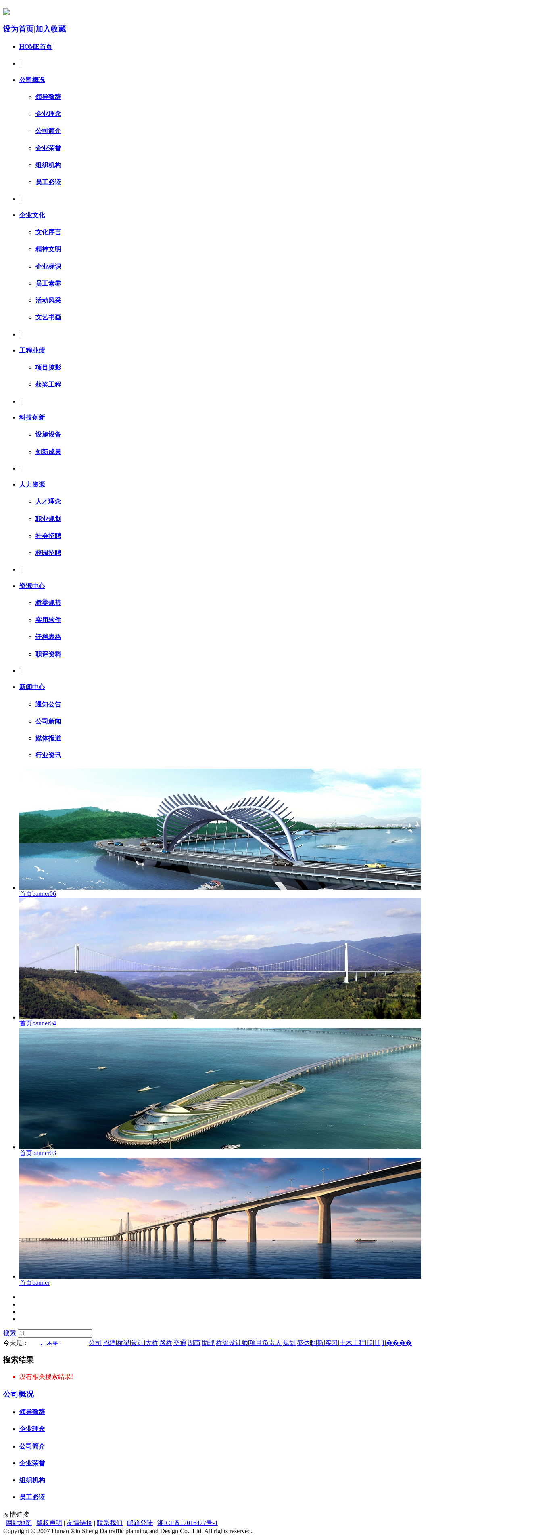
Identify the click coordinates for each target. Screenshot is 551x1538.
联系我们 (110, 1522)
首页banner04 (37, 1023)
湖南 (194, 1342)
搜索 (9, 1333)
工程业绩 (32, 350)
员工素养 (48, 283)
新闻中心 (32, 686)
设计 (137, 1342)
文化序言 (48, 232)
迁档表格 (48, 636)
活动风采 (48, 300)
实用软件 (48, 619)
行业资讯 (48, 755)
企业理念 (48, 113)
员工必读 (48, 182)
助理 (208, 1342)
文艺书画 (48, 317)
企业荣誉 (48, 148)
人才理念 (48, 501)
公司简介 (48, 130)
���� (399, 1342)
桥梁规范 (48, 602)
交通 (179, 1342)
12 (369, 1342)
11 (377, 1342)
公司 (95, 1342)
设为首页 (18, 29)
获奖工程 (48, 384)
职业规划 (48, 518)
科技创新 (32, 417)
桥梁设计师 (232, 1342)
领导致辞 (48, 96)
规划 (289, 1342)
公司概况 (32, 79)
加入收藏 (50, 29)
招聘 (109, 1342)
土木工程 (352, 1342)
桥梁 (123, 1342)
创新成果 (48, 451)
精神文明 (48, 249)
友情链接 (79, 1522)
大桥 (151, 1342)
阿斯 (317, 1342)
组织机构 (48, 165)
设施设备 (48, 434)
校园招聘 (48, 552)
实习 (331, 1342)
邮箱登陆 (140, 1522)
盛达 (303, 1342)
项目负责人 (265, 1342)
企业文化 (32, 215)
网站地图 (19, 1522)
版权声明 (49, 1522)
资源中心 (32, 585)
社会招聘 (48, 535)
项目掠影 (48, 367)
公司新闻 (48, 721)
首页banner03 (37, 1152)
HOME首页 (35, 46)
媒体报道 (48, 738)
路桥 (165, 1342)
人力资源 (32, 484)
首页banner (34, 1282)
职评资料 (48, 654)
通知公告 (48, 704)
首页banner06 (37, 893)
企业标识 (48, 266)
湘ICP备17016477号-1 (187, 1522)
